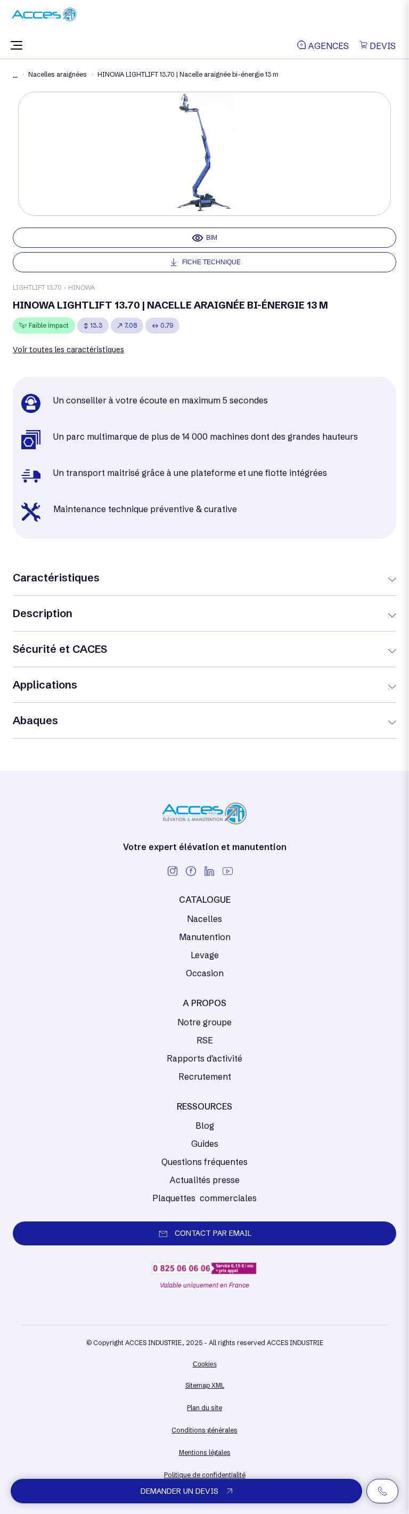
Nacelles (204, 918)
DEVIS (381, 46)
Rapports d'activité (204, 1058)
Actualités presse (204, 1180)
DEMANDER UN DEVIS (179, 1491)
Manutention (205, 937)
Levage (205, 955)
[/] (44, 18)
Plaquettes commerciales (204, 1198)
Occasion (205, 973)
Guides (204, 1143)
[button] (16, 45)
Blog (204, 1125)
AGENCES (327, 46)
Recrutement (204, 1076)
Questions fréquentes (204, 1161)
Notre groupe (204, 1022)
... (15, 75)
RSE (205, 1040)
